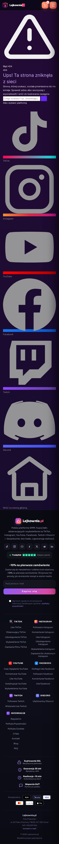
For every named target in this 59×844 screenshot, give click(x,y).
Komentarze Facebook (43, 678)
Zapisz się (29, 591)
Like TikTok (16, 627)
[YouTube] (22, 547)
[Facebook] (29, 547)
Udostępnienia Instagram (43, 642)
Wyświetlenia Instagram (43, 649)
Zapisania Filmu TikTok (16, 647)
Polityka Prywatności (16, 723)
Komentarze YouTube (15, 674)
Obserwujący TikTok (16, 632)
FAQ (16, 748)
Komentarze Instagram (43, 632)
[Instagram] (14, 547)
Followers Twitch (16, 701)
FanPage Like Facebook (43, 669)
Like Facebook (43, 683)
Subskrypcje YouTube (15, 683)
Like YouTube (16, 678)
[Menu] (53, 5)
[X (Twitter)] (37, 547)
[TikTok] (7, 547)
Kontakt (16, 738)
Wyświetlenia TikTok (16, 642)
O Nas (16, 733)
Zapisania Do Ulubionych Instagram (43, 654)
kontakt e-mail (29, 829)
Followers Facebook (43, 674)
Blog (16, 743)
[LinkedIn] (52, 547)
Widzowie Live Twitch (16, 706)
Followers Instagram (43, 627)
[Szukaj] (44, 98)
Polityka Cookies (16, 728)
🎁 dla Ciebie (26, 840)
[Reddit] (44, 547)
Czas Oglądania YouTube (16, 669)
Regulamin (16, 719)
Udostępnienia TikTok (16, 637)
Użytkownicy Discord (43, 701)
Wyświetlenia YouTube (16, 688)
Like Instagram (43, 637)
